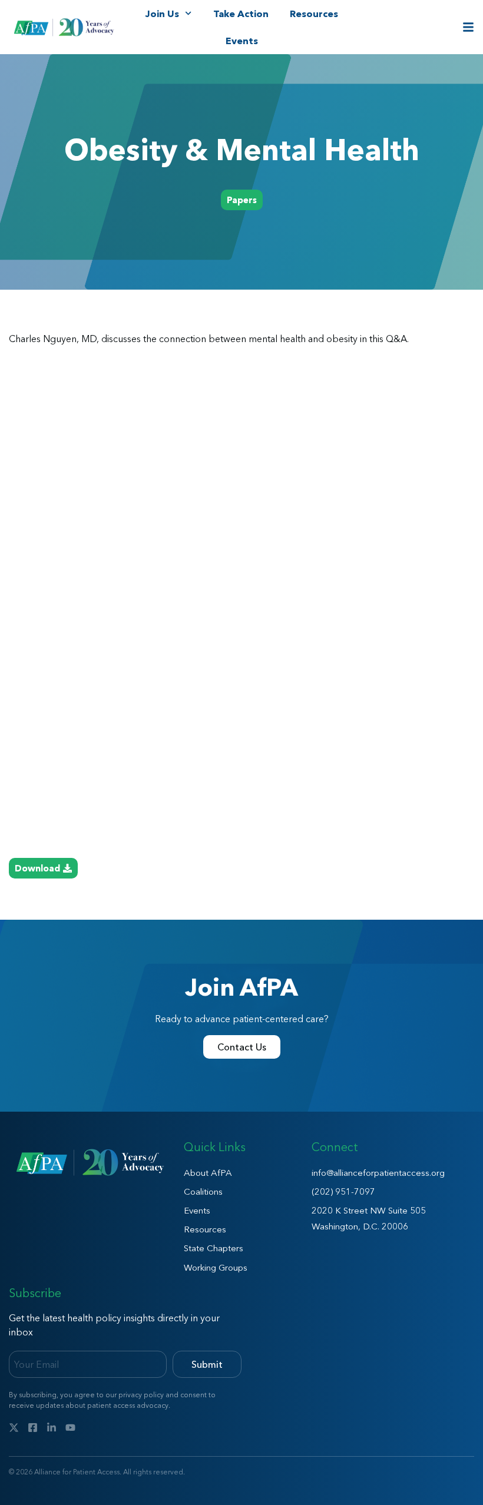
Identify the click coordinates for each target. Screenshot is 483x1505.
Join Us (162, 13)
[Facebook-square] (33, 1428)
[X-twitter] (14, 1428)
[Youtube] (70, 1428)
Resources (314, 13)
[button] (242, 200)
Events (242, 41)
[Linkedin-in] (52, 1428)
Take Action (241, 13)
